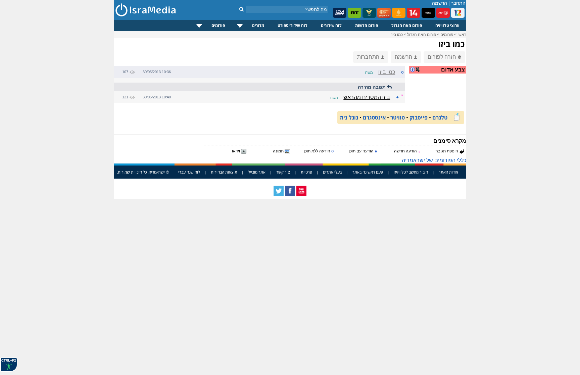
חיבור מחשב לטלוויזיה (411, 172)
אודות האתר (448, 172)
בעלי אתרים (332, 172)
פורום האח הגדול (406, 25)
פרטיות (306, 172)
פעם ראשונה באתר (367, 172)
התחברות (368, 57)
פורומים (218, 25)
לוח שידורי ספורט (292, 25)
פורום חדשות (366, 25)
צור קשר (283, 172)
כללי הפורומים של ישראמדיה (434, 160)
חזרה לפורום (442, 57)
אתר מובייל (256, 172)
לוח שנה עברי (189, 172)
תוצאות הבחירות (224, 172)
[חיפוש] (241, 9)
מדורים (258, 25)
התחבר (458, 3)
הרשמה (439, 3)
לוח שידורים (331, 25)
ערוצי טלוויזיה (447, 25)
